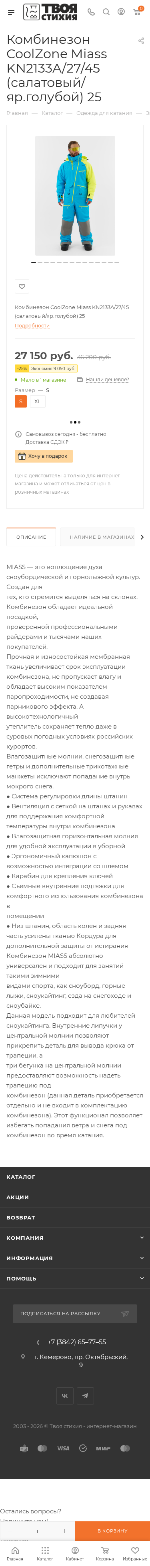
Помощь (21, 1278)
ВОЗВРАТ (20, 1217)
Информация (29, 1258)
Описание (31, 537)
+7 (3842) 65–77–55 (77, 1342)
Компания (25, 1238)
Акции (17, 1197)
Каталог (21, 1177)
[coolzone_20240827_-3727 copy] (75, 196)
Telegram (85, 1395)
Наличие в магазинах (102, 537)
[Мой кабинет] (121, 12)
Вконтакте (65, 1395)
